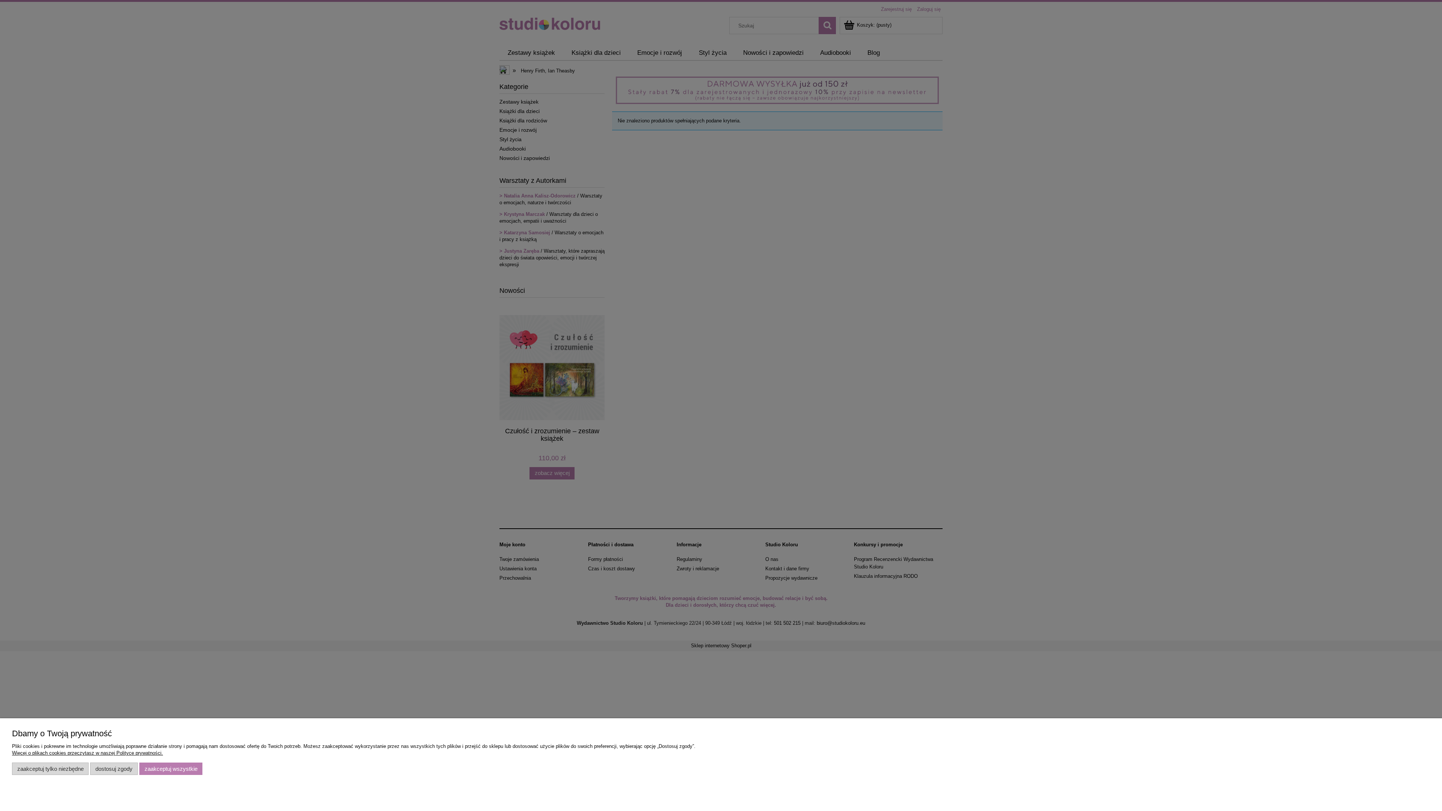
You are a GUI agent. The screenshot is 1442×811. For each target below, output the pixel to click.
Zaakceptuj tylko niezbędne (50, 769)
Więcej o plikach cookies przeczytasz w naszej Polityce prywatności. (87, 753)
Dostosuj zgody (114, 769)
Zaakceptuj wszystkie (171, 769)
